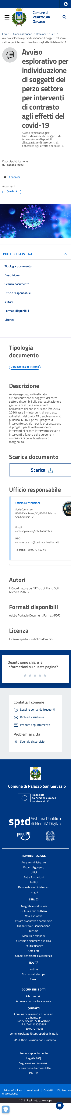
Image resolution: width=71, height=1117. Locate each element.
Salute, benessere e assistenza (33, 955)
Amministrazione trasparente (33, 1001)
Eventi (33, 979)
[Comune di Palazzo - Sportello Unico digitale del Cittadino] (19, 17)
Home (5, 34)
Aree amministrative (33, 862)
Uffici (33, 872)
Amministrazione (22, 34)
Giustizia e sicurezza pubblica (33, 941)
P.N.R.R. (33, 1073)
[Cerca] (64, 17)
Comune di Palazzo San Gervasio (41, 17)
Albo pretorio (33, 996)
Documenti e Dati (45, 34)
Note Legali (33, 1090)
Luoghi (34, 892)
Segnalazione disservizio (33, 1063)
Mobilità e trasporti (33, 936)
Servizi (33, 899)
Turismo (33, 931)
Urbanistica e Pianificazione (33, 926)
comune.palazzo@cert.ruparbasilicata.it (34, 1033)
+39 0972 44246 (33, 1028)
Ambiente (34, 951)
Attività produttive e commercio (33, 921)
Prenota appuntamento (34, 1053)
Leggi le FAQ (33, 1058)
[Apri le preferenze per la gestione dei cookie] (6, 1110)
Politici (33, 882)
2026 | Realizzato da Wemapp (35, 1100)
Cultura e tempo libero (33, 911)
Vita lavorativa (33, 916)
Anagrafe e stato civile (33, 906)
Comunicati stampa (33, 974)
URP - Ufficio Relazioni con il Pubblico (34, 1040)
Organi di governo (33, 867)
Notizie (34, 969)
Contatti (34, 1008)
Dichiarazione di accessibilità (34, 1068)
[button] (66, 4)
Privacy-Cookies (13, 1090)
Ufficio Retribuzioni (27, 502)
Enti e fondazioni (34, 877)
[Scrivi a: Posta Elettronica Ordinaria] (33, 1037)
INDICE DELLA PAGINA (17, 254)
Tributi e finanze (33, 946)
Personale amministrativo (33, 887)
